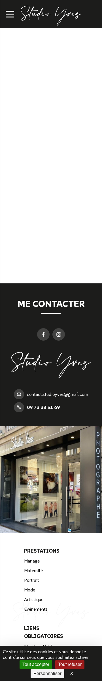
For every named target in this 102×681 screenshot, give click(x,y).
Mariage (32, 561)
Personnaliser (47, 673)
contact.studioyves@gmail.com (57, 394)
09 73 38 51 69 (43, 407)
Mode (29, 590)
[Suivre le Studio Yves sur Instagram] (58, 334)
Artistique (33, 599)
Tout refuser (70, 664)
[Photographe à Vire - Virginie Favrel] (51, 22)
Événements (36, 609)
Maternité (33, 570)
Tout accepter (35, 664)
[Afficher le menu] (10, 14)
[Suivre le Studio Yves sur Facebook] (43, 334)
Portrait (31, 580)
